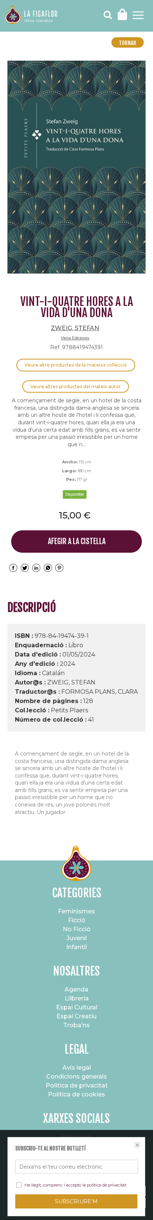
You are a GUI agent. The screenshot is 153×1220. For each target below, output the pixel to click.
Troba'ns (76, 1025)
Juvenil (76, 938)
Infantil (76, 947)
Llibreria (77, 998)
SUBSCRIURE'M (76, 1201)
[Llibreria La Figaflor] (31, 15)
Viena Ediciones (75, 338)
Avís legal (76, 1067)
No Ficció (77, 929)
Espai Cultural (76, 1007)
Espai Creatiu (76, 1016)
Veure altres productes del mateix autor (75, 386)
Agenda (76, 989)
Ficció (76, 920)
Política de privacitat (77, 1085)
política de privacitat (106, 1185)
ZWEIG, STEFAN (75, 328)
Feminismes (76, 911)
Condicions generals (76, 1076)
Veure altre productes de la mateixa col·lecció (76, 365)
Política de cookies (76, 1094)
